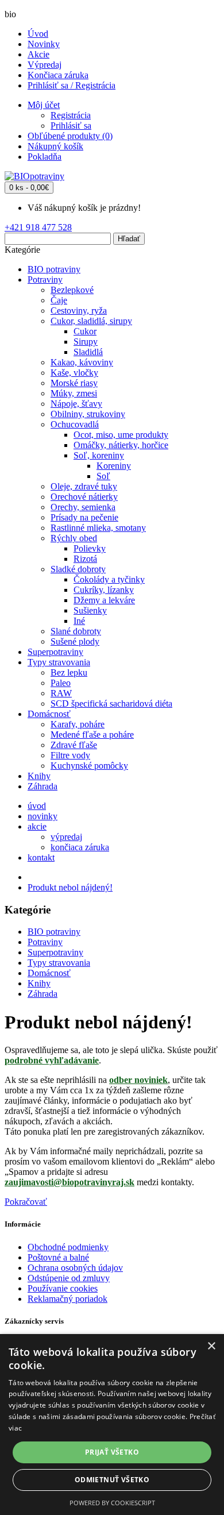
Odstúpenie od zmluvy (69, 1278)
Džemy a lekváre (104, 600)
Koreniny (113, 466)
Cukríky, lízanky (104, 590)
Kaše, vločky (74, 372)
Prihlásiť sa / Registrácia (71, 85)
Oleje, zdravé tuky (84, 486)
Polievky (90, 548)
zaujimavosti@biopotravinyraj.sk (69, 1182)
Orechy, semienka (83, 507)
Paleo (61, 683)
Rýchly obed (74, 538)
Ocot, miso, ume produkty (121, 435)
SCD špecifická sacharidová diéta (111, 703)
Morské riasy (74, 383)
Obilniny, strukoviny (88, 414)
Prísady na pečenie (84, 517)
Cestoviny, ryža (79, 310)
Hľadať (129, 238)
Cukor (85, 331)
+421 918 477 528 (38, 227)
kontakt (41, 857)
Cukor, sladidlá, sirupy (91, 321)
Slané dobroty (76, 631)
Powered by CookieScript (112, 1502)
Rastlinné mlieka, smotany (98, 528)
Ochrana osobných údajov (75, 1268)
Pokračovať (26, 1201)
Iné (79, 621)
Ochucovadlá (75, 424)
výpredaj (66, 837)
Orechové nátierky (84, 497)
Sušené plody (75, 641)
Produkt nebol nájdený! (70, 887)
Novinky (44, 44)
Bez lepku (69, 672)
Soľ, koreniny (99, 455)
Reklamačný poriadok (67, 1299)
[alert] (112, 1424)
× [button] (211, 1346)
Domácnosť (49, 714)
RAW (61, 693)
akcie (37, 826)
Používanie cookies (63, 1288)
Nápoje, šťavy (76, 403)
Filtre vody (70, 755)
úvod (37, 806)
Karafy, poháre (78, 724)
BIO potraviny (54, 269)
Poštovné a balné (58, 1257)
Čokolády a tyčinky (109, 579)
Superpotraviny (55, 652)
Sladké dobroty (78, 569)
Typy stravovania (59, 662)
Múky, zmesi (74, 393)
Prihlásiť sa (71, 125)
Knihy (39, 776)
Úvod (38, 33)
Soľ (103, 476)
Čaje (59, 300)
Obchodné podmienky (68, 1247)
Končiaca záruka (58, 75)
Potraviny (45, 279)
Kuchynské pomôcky (89, 765)
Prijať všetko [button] (112, 1452)
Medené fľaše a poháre (92, 734)
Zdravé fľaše (74, 745)
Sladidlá (88, 352)
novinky (42, 816)
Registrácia (71, 115)
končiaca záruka (80, 847)
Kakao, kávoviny (82, 362)
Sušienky (90, 610)
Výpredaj (44, 65)
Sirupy (86, 341)
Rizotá (85, 559)
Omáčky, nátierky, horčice (121, 445)
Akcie (38, 54)
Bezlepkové (72, 290)
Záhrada (42, 786)
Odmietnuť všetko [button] (112, 1480)
